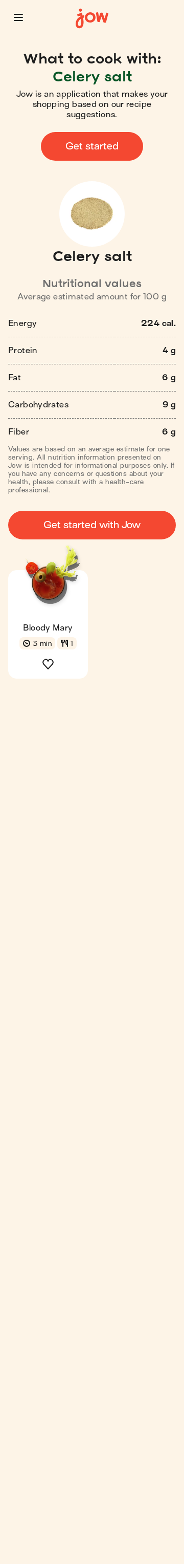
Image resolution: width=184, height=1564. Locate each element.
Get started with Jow (92, 524)
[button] (18, 17)
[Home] (92, 19)
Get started (92, 146)
